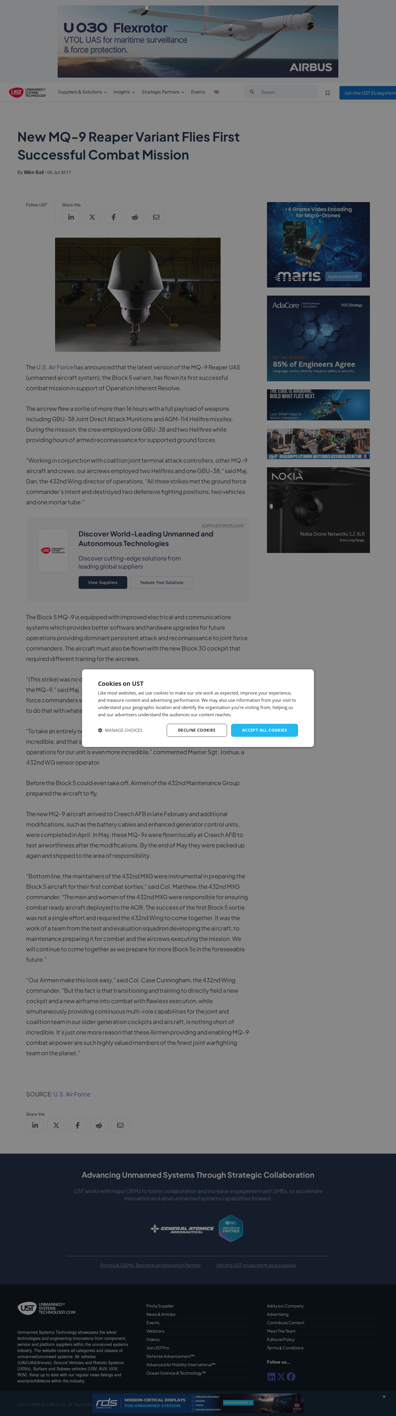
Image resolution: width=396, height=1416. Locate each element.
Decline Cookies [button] (197, 730)
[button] (120, 730)
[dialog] (198, 708)
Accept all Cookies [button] (264, 730)
